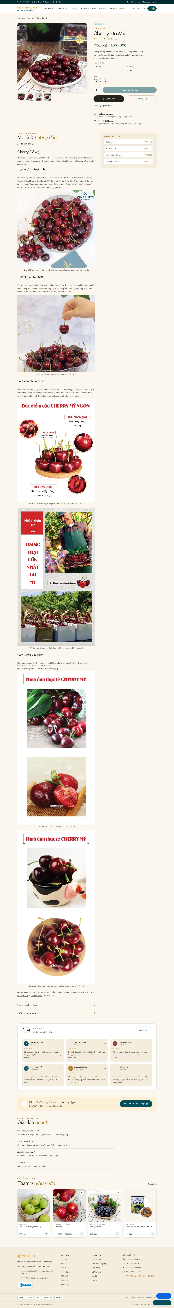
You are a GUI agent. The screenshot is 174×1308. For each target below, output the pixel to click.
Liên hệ (95, 1280)
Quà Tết (64, 1259)
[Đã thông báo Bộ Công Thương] (25, 1285)
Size (95, 76)
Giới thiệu (102, 8)
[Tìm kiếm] (133, 8)
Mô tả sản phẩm (56, 143)
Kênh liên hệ (129, 1255)
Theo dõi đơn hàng (133, 2)
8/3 (62, 1264)
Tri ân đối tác (66, 1272)
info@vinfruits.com (133, 1272)
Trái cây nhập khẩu (88, 8)
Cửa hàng (30, 18)
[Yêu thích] (143, 8)
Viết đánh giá (144, 1030)
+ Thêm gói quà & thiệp (103, 106)
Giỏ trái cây (62, 8)
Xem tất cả (152, 1184)
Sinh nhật (64, 1280)
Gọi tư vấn (110, 99)
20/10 (63, 1268)
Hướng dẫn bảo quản (56, 1013)
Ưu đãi (122, 8)
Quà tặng (74, 8)
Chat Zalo (37, 2)
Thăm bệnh (65, 1276)
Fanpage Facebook (133, 1268)
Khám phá (96, 1255)
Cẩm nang (113, 8)
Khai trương (65, 1284)
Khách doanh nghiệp (149, 2)
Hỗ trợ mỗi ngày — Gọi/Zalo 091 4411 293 (33, 1266)
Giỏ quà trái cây (37, 995)
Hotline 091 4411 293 (134, 1259)
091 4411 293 (24, 2)
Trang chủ (21, 18)
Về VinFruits (96, 1272)
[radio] (96, 80)
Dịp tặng (65, 1255)
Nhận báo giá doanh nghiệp (136, 1104)
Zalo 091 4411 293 (133, 1263)
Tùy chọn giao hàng (56, 1005)
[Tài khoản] (138, 8)
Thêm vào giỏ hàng (129, 90)
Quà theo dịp (49, 8)
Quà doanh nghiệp (99, 1264)
